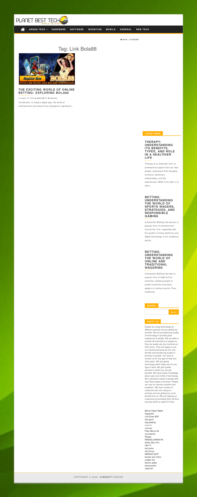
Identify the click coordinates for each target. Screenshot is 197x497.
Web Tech (142, 29)
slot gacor (149, 419)
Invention (95, 29)
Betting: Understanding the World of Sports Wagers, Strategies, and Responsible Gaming (160, 206)
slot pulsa (149, 448)
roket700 (149, 468)
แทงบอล (148, 428)
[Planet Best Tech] (23, 29)
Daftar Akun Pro (152, 442)
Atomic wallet (151, 462)
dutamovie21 (151, 465)
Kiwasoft (106, 476)
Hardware (59, 29)
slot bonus (149, 451)
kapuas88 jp (150, 422)
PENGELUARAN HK (154, 439)
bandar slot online (153, 456)
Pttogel (148, 436)
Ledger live (150, 459)
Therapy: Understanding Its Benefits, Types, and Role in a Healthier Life (160, 150)
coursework (150, 433)
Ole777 (148, 445)
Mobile (111, 29)
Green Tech (37, 29)
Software (77, 29)
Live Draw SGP (152, 416)
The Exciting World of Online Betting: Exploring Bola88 (46, 91)
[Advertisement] (50, 7)
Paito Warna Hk (152, 430)
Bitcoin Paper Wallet (154, 410)
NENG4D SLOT (152, 454)
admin (39, 98)
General (126, 29)
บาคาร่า (148, 425)
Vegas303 (149, 413)
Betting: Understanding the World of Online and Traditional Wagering (159, 260)
